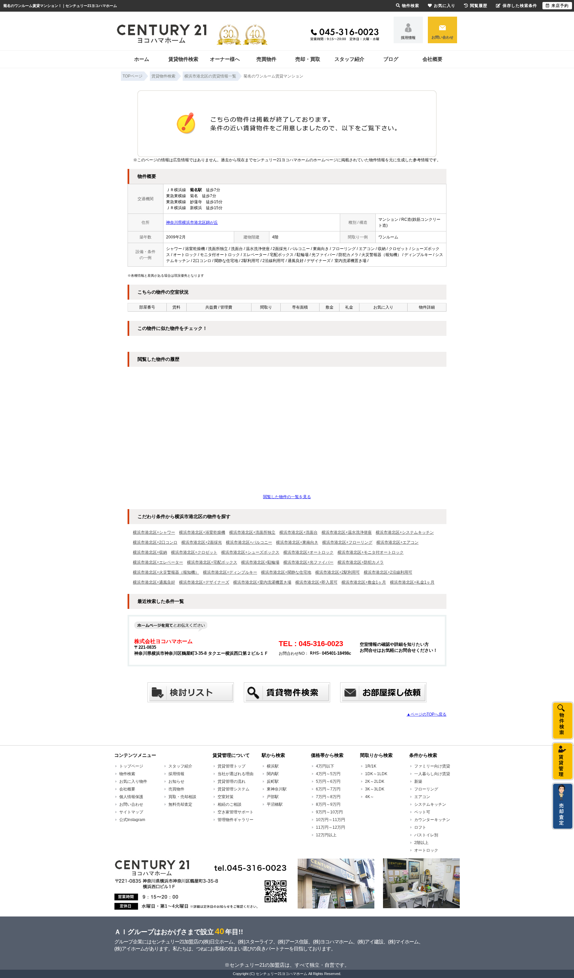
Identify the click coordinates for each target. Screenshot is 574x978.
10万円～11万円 (330, 819)
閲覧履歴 (478, 5)
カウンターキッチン (432, 819)
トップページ (131, 766)
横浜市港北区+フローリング (347, 542)
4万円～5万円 (328, 773)
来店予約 (560, 5)
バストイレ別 (426, 835)
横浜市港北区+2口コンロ (155, 542)
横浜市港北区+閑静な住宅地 (286, 572)
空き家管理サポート (235, 812)
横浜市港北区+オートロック (308, 552)
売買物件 (266, 59)
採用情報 (408, 38)
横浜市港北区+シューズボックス (250, 552)
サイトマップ (131, 812)
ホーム (141, 59)
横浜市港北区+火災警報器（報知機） (166, 572)
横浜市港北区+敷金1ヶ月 (363, 582)
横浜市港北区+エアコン (397, 542)
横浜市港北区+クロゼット (194, 552)
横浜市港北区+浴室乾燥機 (202, 532)
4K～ (369, 796)
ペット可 (422, 812)
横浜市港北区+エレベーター (158, 562)
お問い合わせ (442, 37)
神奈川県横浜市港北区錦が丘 (192, 222)
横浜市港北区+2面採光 (201, 542)
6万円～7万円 (328, 789)
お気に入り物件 (133, 781)
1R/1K (370, 766)
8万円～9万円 (328, 804)
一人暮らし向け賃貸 (432, 773)
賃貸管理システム (233, 789)
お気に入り (444, 5)
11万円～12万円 (330, 827)
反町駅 (273, 781)
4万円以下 (325, 766)
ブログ (390, 59)
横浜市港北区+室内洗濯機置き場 (262, 582)
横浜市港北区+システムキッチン (405, 532)
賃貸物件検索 (183, 59)
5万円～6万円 (328, 781)
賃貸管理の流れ (231, 781)
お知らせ (176, 781)
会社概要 (432, 59)
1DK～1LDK (376, 773)
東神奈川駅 (277, 789)
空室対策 (226, 796)
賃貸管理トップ (231, 766)
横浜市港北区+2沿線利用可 (388, 572)
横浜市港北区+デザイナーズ (204, 582)
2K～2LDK (374, 781)
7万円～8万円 (328, 796)
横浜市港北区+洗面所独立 (252, 532)
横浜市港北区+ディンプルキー (230, 572)
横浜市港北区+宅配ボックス (212, 562)
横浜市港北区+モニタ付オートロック (370, 552)
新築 (418, 781)
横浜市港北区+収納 (150, 552)
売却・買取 (307, 59)
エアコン (422, 796)
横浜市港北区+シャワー (154, 532)
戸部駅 (273, 796)
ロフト (420, 827)
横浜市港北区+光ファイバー (308, 562)
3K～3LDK (374, 789)
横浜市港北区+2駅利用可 (337, 572)
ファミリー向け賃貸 (432, 766)
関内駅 (273, 773)
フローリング (426, 789)
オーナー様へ (225, 59)
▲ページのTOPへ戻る (426, 714)
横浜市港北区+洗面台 (298, 532)
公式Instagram (132, 819)
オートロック (426, 850)
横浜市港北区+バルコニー (249, 542)
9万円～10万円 (329, 812)
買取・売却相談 (182, 796)
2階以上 (421, 842)
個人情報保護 (131, 796)
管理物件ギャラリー (235, 819)
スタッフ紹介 (349, 59)
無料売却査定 (180, 804)
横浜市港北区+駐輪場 (260, 562)
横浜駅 (273, 766)
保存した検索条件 (520, 5)
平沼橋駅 (275, 804)
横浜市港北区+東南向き (297, 542)
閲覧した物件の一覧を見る (287, 496)
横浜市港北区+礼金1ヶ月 (412, 582)
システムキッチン (430, 804)
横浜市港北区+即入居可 (316, 582)
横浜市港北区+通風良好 (154, 582)
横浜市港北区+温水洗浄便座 (347, 532)
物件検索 (127, 773)
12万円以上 (326, 835)
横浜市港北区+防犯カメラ (360, 562)
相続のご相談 (229, 804)
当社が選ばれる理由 (235, 773)
